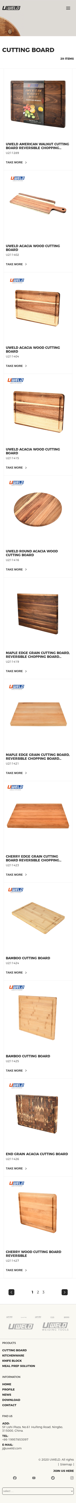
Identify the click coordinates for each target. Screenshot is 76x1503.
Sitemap (66, 1464)
